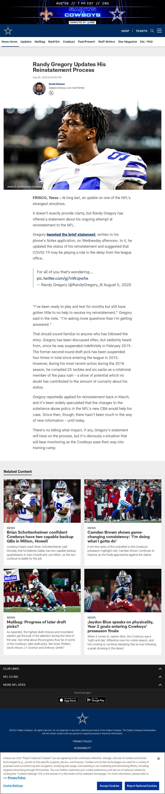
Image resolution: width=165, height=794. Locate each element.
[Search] (152, 30)
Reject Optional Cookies (142, 785)
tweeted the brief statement (71, 234)
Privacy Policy (82, 741)
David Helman (57, 83)
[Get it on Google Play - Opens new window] (95, 702)
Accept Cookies (109, 785)
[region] (82, 773)
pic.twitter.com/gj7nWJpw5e (62, 278)
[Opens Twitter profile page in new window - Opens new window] (51, 93)
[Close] (158, 758)
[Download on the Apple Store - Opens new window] (68, 700)
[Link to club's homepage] (8, 29)
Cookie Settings (13, 785)
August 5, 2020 (117, 284)
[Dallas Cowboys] (82, 719)
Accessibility (82, 748)
